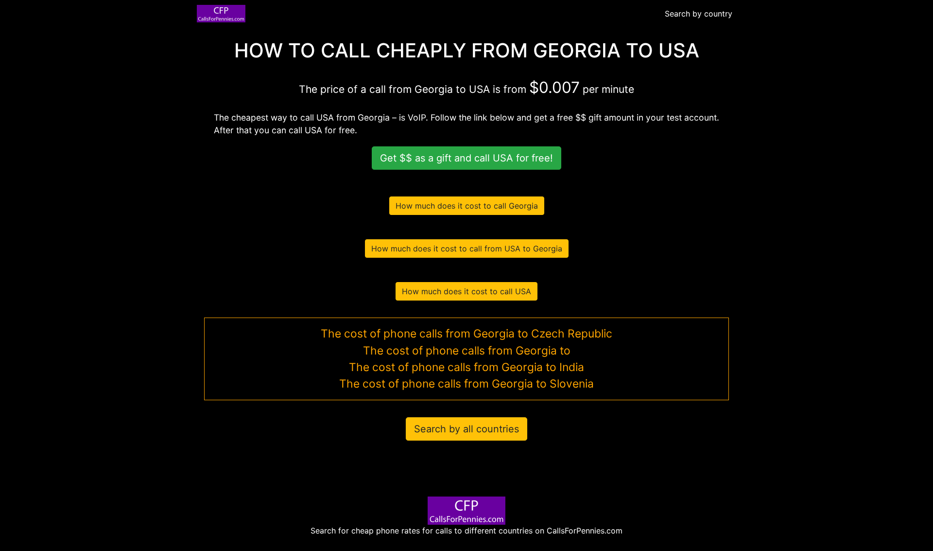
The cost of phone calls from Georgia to (466, 350)
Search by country (698, 13)
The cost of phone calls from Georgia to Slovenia (466, 384)
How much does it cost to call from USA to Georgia (466, 248)
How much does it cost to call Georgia (467, 206)
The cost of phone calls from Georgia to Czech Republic (466, 333)
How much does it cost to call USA (466, 291)
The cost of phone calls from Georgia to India (466, 367)
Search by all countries (466, 429)
